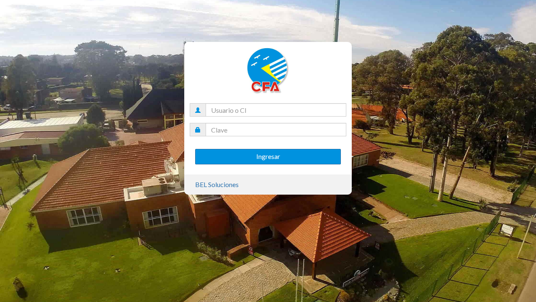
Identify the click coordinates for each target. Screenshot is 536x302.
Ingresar (268, 156)
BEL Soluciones (217, 184)
